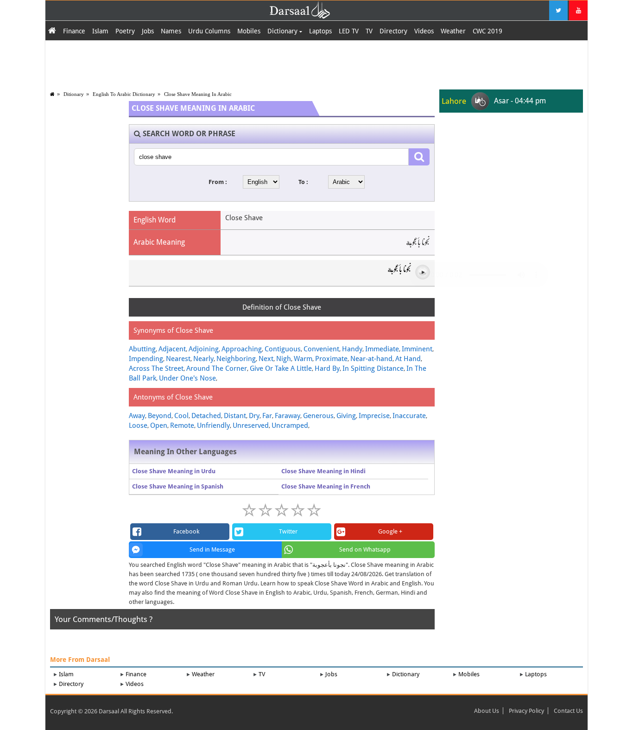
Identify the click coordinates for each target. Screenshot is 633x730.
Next (266, 359)
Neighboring (236, 359)
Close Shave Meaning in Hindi (323, 471)
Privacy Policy (526, 710)
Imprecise (374, 416)
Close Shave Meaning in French (325, 486)
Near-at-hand (371, 359)
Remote (182, 425)
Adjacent (172, 349)
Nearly (203, 359)
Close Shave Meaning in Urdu (173, 471)
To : (303, 181)
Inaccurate (409, 416)
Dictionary (283, 31)
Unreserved (251, 425)
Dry (254, 416)
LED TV (349, 31)
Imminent (417, 349)
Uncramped (290, 425)
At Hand (408, 359)
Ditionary (73, 94)
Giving (346, 416)
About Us (486, 710)
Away (137, 416)
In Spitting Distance (373, 368)
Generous (318, 416)
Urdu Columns (209, 31)
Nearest (178, 359)
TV (369, 31)
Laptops (320, 31)
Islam (100, 31)
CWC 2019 (487, 31)
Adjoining (204, 349)
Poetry (125, 31)
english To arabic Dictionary (124, 94)
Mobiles (248, 31)
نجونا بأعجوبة (399, 272)
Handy (352, 349)
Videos (424, 31)
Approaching (242, 349)
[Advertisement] (316, 63)
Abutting (142, 349)
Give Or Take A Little (281, 368)
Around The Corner (216, 368)
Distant (235, 416)
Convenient (321, 349)
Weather (453, 31)
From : (218, 181)
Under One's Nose (187, 378)
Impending (146, 359)
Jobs (148, 31)
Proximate (331, 359)
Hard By (327, 368)
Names (171, 31)
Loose (138, 425)
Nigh (283, 359)
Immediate (382, 349)
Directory (393, 31)
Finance (74, 31)
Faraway (287, 416)
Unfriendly (213, 425)
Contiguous (283, 349)
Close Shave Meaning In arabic (198, 94)
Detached (206, 416)
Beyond (159, 416)
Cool (181, 416)
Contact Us (568, 710)
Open (158, 425)
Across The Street (156, 368)
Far (267, 416)
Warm (303, 359)
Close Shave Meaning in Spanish (177, 486)
